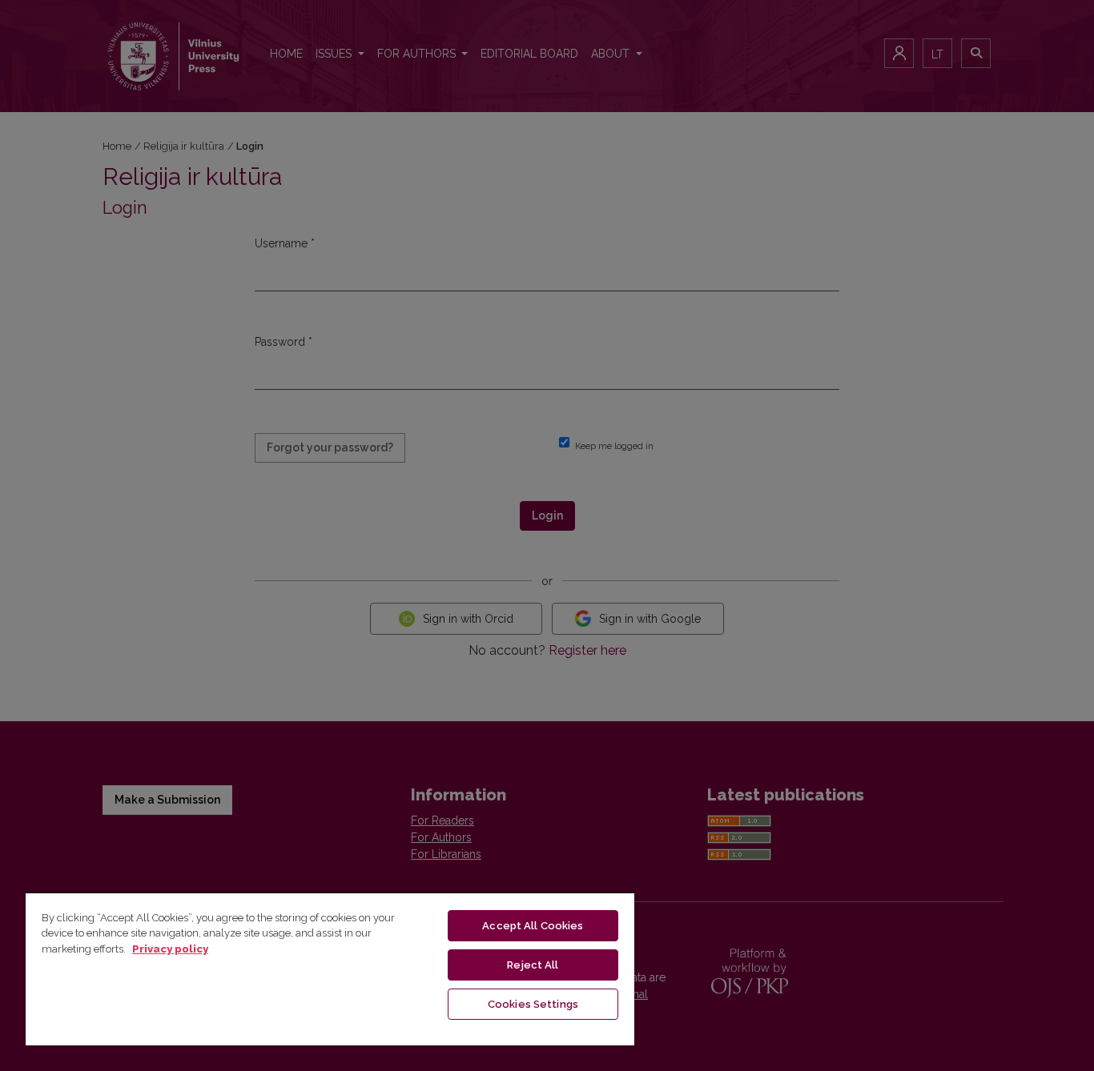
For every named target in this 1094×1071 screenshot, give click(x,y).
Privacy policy (170, 949)
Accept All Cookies (532, 926)
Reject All (532, 965)
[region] (330, 968)
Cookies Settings (533, 1004)
